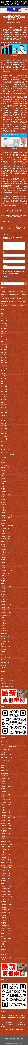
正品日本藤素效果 (5, 646)
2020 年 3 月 (4, 412)
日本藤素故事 (4, 546)
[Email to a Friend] (15, 210)
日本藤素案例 (4, 581)
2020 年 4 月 (4, 410)
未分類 (2, 644)
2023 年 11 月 (4, 370)
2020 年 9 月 (4, 397)
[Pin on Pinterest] (18, 210)
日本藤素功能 (4, 512)
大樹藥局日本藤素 (5, 462)
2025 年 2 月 (4, 331)
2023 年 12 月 (4, 368)
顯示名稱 (5, 252)
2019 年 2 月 (4, 439)
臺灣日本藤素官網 (5, 665)
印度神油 (3, 460)
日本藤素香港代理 (5, 636)
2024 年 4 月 (4, 357)
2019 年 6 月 (4, 428)
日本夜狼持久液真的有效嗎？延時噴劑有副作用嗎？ (13, 291)
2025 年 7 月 (4, 318)
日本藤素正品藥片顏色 (6, 586)
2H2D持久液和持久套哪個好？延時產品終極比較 (13, 305)
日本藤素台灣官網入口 (6, 517)
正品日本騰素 (4, 649)
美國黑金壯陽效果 (5, 657)
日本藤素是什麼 (5, 567)
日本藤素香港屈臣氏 (6, 638)
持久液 (2, 475)
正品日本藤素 (18, 27)
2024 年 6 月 (4, 352)
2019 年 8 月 (4, 423)
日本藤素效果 (14, 15)
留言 (4, 241)
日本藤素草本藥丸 (5, 607)
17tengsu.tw (12, 205)
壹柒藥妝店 (19, 22)
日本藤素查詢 (4, 578)
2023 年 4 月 (4, 389)
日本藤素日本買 (5, 562)
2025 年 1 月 (4, 333)
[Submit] (25, 283)
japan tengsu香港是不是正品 (8, 454)
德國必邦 (3, 470)
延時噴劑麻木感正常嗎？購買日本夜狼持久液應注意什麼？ (13, 295)
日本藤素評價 (4, 620)
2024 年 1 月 (4, 365)
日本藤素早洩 (4, 565)
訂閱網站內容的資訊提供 (7, 680)
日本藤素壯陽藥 (5, 528)
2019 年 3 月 (4, 436)
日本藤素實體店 (5, 538)
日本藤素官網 (4, 531)
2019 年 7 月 (4, 425)
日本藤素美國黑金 (5, 602)
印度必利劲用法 (5, 457)
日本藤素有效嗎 (5, 575)
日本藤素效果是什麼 (6, 552)
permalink (17, 216)
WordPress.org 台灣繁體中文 (8, 686)
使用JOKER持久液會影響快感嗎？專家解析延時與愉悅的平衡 (13, 302)
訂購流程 (3, 667)
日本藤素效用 (19, 15)
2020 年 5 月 (4, 407)
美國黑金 (3, 654)
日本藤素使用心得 (5, 494)
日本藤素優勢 (4, 507)
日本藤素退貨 (4, 628)
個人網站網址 (5, 265)
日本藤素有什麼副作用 (6, 570)
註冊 (2, 675)
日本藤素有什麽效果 (6, 573)
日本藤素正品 (4, 583)
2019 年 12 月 (4, 418)
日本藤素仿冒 (4, 489)
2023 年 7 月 (4, 381)
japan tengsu (4, 452)
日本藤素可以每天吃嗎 (6, 515)
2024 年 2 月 (4, 362)
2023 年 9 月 (4, 375)
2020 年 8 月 (4, 399)
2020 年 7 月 (4, 402)
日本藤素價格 (4, 504)
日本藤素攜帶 (4, 544)
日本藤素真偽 (4, 599)
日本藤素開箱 (4, 630)
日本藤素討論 (4, 617)
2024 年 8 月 (4, 347)
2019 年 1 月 (4, 441)
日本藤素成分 (4, 541)
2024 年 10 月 (4, 341)
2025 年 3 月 (4, 328)
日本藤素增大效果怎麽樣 (7, 525)
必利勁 (2, 473)
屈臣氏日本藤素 (5, 468)
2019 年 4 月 (4, 433)
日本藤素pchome (5, 481)
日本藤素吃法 (4, 520)
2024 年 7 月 (4, 349)
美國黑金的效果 (5, 662)
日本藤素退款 (4, 625)
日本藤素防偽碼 (5, 633)
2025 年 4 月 (4, 326)
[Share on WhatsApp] (8, 210)
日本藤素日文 (4, 560)
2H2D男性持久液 (5, 449)
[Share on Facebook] (10, 210)
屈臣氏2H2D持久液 (5, 465)
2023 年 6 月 (4, 383)
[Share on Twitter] (13, 210)
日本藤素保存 (4, 499)
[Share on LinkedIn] (20, 210)
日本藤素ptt (4, 483)
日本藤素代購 (4, 486)
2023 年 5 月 (4, 386)
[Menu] (2, 10)
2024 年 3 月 (4, 360)
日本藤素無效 (4, 596)
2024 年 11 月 (4, 339)
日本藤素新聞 (4, 557)
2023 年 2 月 (4, 394)
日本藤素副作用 (5, 510)
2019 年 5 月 (4, 431)
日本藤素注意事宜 (5, 594)
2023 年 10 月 (4, 373)
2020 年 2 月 (4, 415)
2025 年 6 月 (4, 320)
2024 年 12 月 (4, 336)
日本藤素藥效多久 (5, 615)
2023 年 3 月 (4, 391)
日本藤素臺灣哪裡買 (6, 604)
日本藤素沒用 (4, 588)
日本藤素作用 (9, 15)
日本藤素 (18, 37)
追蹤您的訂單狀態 (14, 1041)
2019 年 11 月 (4, 420)
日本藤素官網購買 (5, 536)
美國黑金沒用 (4, 659)
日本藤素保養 (4, 502)
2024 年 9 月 (4, 344)
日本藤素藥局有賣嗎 (6, 612)
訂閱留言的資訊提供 (6, 683)
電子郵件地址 (6, 259)
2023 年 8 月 (4, 378)
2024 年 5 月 (4, 354)
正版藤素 (3, 652)
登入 (2, 678)
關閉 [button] (22, 4)
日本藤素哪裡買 (5, 523)
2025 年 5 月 (4, 323)
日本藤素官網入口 (5, 533)
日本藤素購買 (4, 623)
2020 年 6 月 (4, 404)
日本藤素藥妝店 (5, 609)
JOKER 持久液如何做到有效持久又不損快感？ (12, 298)
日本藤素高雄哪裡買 (6, 641)
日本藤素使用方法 (5, 496)
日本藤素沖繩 (4, 591)
